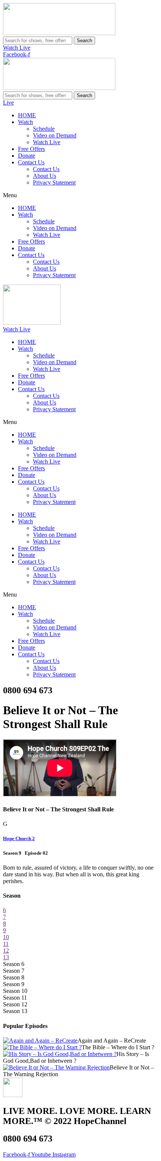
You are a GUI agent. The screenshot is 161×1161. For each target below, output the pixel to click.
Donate (26, 155)
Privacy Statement (54, 182)
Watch (25, 122)
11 (6, 944)
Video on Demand (54, 135)
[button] (80, 195)
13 (6, 957)
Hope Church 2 (19, 838)
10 (6, 937)
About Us (44, 176)
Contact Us (31, 162)
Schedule (44, 129)
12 (6, 950)
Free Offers (31, 149)
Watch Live (46, 142)
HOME (27, 115)
